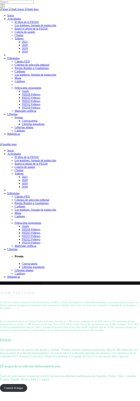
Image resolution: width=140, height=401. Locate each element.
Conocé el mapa (13, 387)
